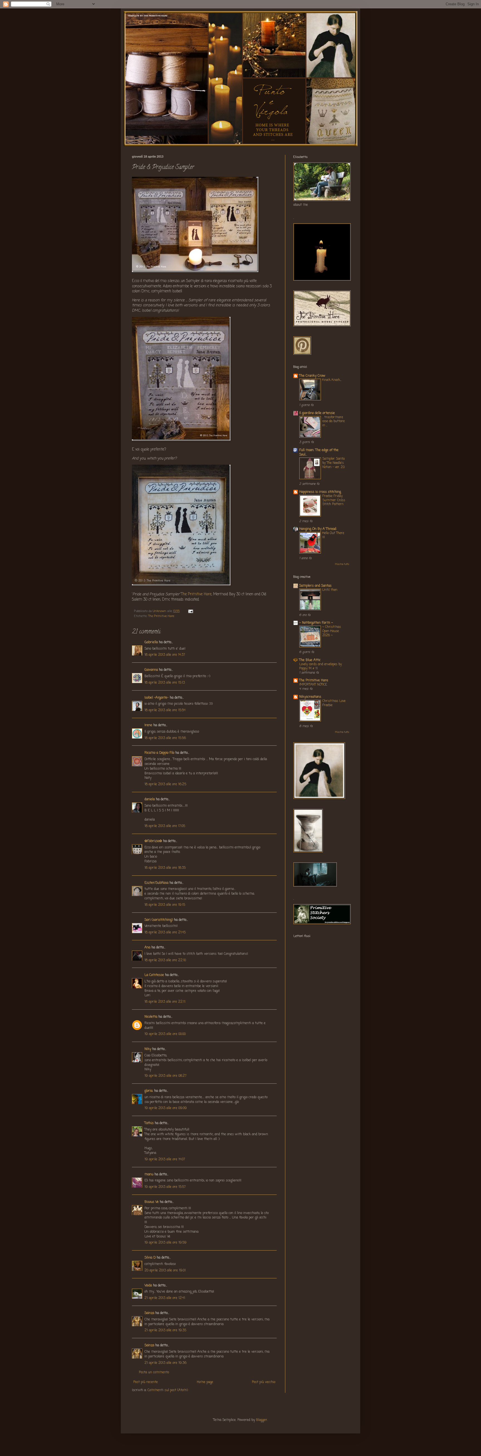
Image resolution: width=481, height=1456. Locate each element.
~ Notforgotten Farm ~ (316, 622)
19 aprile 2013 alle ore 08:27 (165, 1075)
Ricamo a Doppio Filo (159, 752)
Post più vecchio (263, 1382)
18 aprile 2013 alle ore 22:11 (164, 1001)
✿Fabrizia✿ (153, 841)
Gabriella (151, 642)
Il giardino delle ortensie (317, 413)
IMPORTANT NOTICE (313, 684)
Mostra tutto (342, 564)
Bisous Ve (151, 1202)
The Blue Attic (310, 660)
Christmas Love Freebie (333, 703)
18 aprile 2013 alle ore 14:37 (164, 654)
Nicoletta (150, 1016)
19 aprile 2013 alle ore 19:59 (165, 1242)
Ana (147, 947)
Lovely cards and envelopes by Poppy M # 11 (320, 666)
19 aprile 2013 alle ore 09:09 (165, 1108)
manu (148, 1174)
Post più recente (145, 1382)
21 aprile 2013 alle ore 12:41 (164, 1298)
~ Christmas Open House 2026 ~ (331, 631)
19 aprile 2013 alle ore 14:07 (164, 1159)
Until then (329, 590)
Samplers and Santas (315, 585)
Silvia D (150, 1257)
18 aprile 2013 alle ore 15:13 (164, 682)
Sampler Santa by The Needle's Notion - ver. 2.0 (333, 463)
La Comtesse (154, 975)
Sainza (149, 1313)
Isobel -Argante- (156, 697)
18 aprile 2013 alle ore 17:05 (164, 826)
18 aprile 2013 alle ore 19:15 (164, 904)
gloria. (148, 1090)
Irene (148, 725)
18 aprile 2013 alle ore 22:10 (165, 960)
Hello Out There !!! (333, 535)
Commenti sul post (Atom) (168, 1390)
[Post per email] (190, 611)
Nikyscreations (310, 696)
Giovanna (151, 669)
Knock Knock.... (331, 380)
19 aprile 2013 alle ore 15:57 (165, 1187)
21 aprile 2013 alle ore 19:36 (165, 1363)
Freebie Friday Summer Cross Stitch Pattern (333, 500)
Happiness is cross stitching (320, 492)
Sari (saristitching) (158, 919)
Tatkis (149, 1123)
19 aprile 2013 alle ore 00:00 (165, 1034)
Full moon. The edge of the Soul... (318, 452)
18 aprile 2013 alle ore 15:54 (164, 710)
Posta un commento (154, 1372)
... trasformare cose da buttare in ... (333, 421)
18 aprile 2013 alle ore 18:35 (165, 867)
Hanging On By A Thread (317, 529)
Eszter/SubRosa (156, 882)
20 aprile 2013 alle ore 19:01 (165, 1270)
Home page (205, 1382)
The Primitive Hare (196, 594)
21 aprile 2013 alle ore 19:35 (165, 1330)
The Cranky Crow (312, 375)
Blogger (261, 1420)
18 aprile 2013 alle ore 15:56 (165, 738)
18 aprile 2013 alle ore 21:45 (165, 932)
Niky (147, 1049)
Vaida (148, 1285)
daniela (149, 799)
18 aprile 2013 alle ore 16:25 (165, 784)
